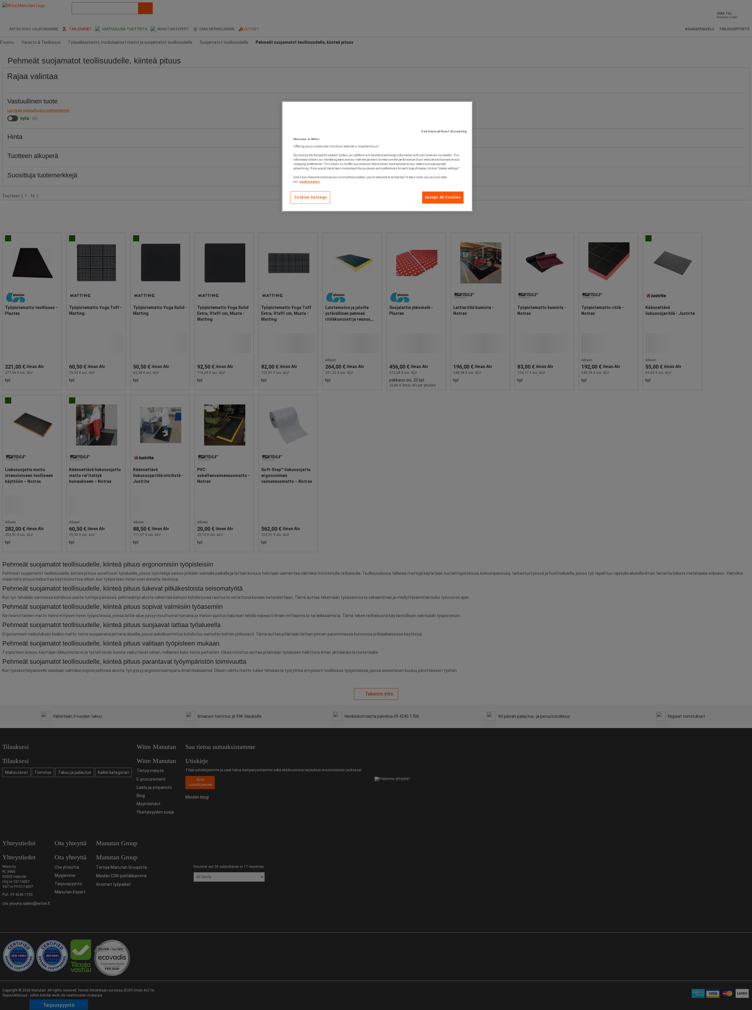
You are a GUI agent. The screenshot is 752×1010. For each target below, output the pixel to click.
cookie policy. (309, 181)
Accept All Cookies (443, 197)
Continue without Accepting (444, 131)
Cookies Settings (310, 197)
